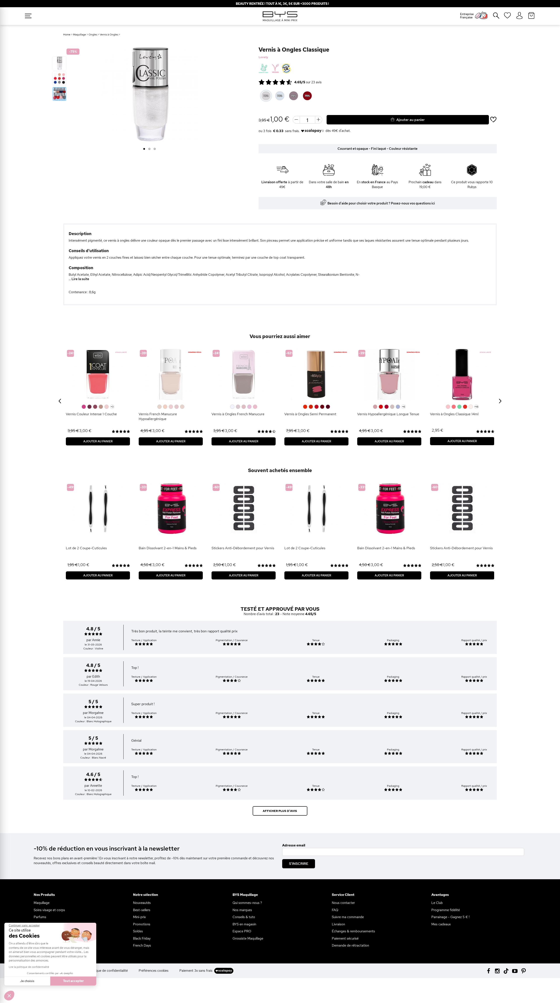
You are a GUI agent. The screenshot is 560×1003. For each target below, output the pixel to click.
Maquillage (79, 34)
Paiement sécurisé (345, 938)
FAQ (335, 910)
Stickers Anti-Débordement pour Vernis (243, 548)
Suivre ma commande (348, 917)
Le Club (437, 903)
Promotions (141, 924)
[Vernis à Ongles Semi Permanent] (316, 374)
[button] (9, 995)
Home (66, 34)
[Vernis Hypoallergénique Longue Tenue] (389, 374)
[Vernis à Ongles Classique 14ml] (462, 374)
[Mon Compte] (519, 15)
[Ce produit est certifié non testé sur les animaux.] (263, 68)
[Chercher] (493, 17)
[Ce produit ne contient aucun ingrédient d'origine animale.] (275, 68)
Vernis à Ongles (109, 34)
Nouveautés (142, 903)
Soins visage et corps (49, 910)
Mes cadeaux (441, 924)
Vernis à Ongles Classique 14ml (454, 414)
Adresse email (293, 845)
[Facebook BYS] (488, 970)
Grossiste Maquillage (248, 938)
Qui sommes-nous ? (247, 903)
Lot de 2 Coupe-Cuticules (86, 548)
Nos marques (242, 910)
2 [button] (149, 149)
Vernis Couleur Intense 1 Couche (91, 414)
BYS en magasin (244, 924)
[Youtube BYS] (515, 970)
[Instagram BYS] (497, 970)
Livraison (338, 924)
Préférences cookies (153, 970)
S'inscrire (298, 863)
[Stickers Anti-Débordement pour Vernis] (244, 508)
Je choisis (27, 981)
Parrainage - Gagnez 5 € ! (450, 917)
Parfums (40, 917)
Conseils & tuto (244, 917)
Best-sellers (141, 910)
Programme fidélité (445, 910)
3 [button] (155, 149)
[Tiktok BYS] (506, 971)
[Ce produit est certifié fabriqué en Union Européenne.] (286, 68)
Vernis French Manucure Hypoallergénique (158, 416)
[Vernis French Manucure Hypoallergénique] (171, 374)
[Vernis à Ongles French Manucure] (244, 374)
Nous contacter (343, 903)
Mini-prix (139, 917)
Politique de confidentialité (108, 970)
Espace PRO (242, 931)
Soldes (138, 931)
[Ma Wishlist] (507, 16)
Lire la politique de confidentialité (29, 967)
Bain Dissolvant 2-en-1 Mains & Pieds (167, 548)
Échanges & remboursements (353, 931)
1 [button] (144, 149)
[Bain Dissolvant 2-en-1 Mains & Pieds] (171, 508)
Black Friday (141, 938)
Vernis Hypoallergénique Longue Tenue (388, 414)
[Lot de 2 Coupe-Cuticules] (98, 508)
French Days (142, 945)
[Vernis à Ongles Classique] (59, 63)
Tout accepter (73, 981)
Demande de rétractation (350, 945)
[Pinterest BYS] (523, 970)
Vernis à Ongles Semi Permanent (310, 414)
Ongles (93, 34)
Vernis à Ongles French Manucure (238, 414)
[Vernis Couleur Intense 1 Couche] (98, 374)
